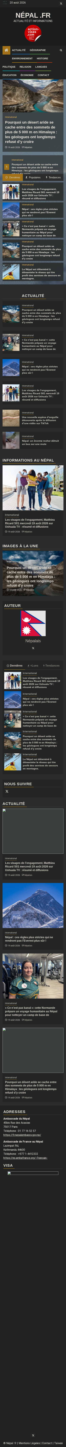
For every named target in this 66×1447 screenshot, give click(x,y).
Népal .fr (33, 15)
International (17, 160)
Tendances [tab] (54, 177)
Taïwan (58, 1443)
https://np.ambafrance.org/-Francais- (25, 1158)
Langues (41, 66)
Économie (27, 75)
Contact (43, 75)
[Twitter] (33, 648)
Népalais (28, 147)
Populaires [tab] (34, 177)
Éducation (9, 75)
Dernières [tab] (14, 177)
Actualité (19, 50)
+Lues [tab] (34, 665)
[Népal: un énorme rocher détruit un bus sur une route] (11, 440)
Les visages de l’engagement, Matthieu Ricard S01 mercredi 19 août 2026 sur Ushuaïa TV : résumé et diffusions (30, 523)
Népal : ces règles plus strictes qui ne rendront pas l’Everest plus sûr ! (40, 212)
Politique (9, 66)
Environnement (22, 58)
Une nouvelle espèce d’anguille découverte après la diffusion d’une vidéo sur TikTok (40, 420)
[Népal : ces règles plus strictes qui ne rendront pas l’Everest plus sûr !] (11, 210)
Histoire (42, 58)
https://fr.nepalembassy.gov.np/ (22, 1135)
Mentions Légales (29, 1443)
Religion (25, 66)
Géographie (38, 50)
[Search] (61, 50)
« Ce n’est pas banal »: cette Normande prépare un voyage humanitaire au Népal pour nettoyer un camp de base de (31, 1011)
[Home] (6, 50)
